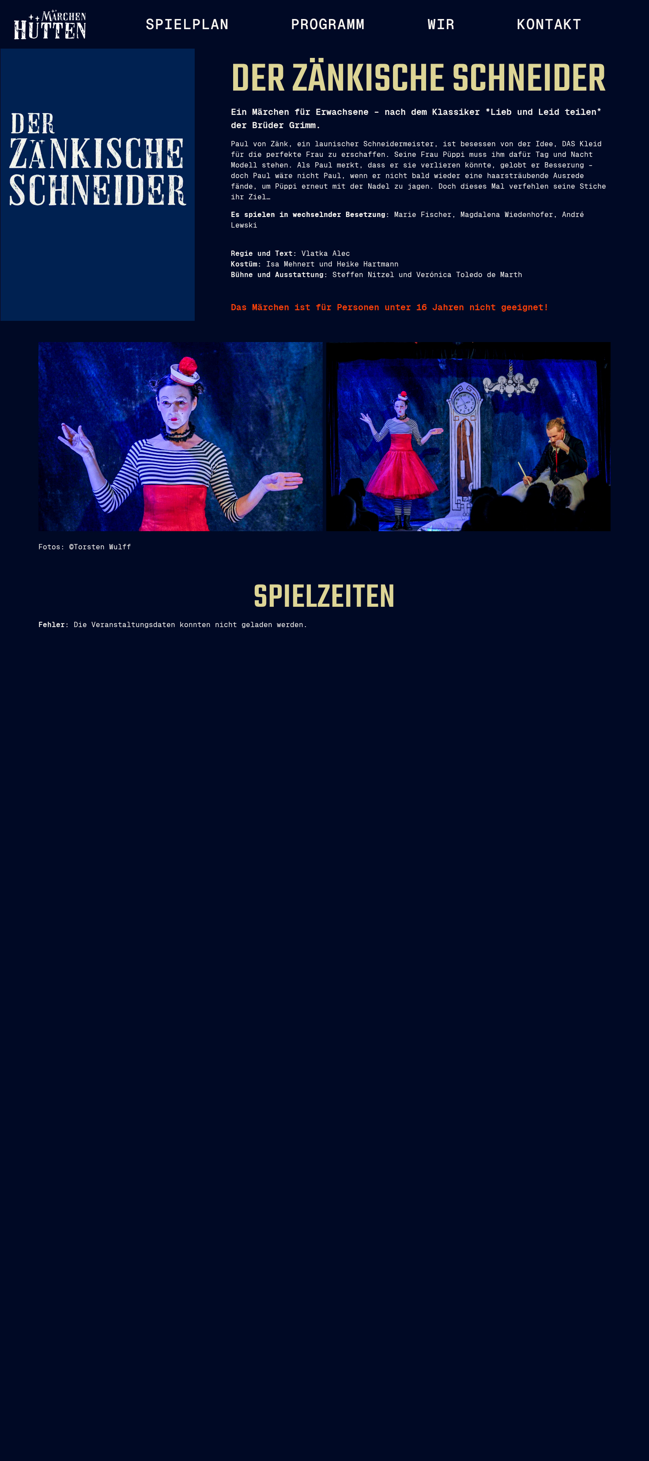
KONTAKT (549, 24)
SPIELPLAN (187, 24)
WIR (441, 24)
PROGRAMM (328, 24)
